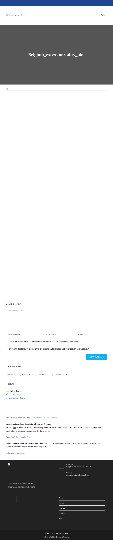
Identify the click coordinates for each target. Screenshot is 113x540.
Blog (61, 498)
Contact (66, 533)
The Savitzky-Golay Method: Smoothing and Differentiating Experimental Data (37, 375)
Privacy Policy (49, 533)
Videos (61, 503)
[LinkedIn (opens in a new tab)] (52, 2)
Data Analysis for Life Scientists (44, 418)
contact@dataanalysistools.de (77, 475)
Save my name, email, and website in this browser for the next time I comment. (44, 342)
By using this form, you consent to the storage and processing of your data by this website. (49, 349)
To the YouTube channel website (18, 437)
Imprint (59, 533)
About (61, 518)
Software (62, 508)
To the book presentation (15, 453)
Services (62, 513)
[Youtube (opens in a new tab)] (57, 2)
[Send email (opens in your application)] (61, 2)
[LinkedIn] (12, 499)
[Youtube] (20, 499)
